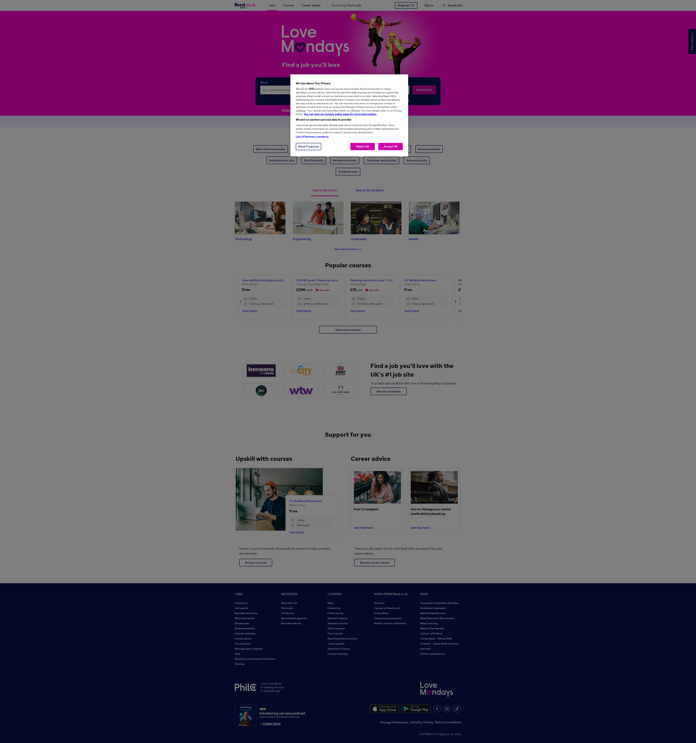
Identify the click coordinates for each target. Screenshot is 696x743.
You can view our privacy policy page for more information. (340, 114)
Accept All (390, 146)
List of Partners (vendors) (312, 136)
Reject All (362, 146)
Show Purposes (308, 146)
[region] (349, 115)
